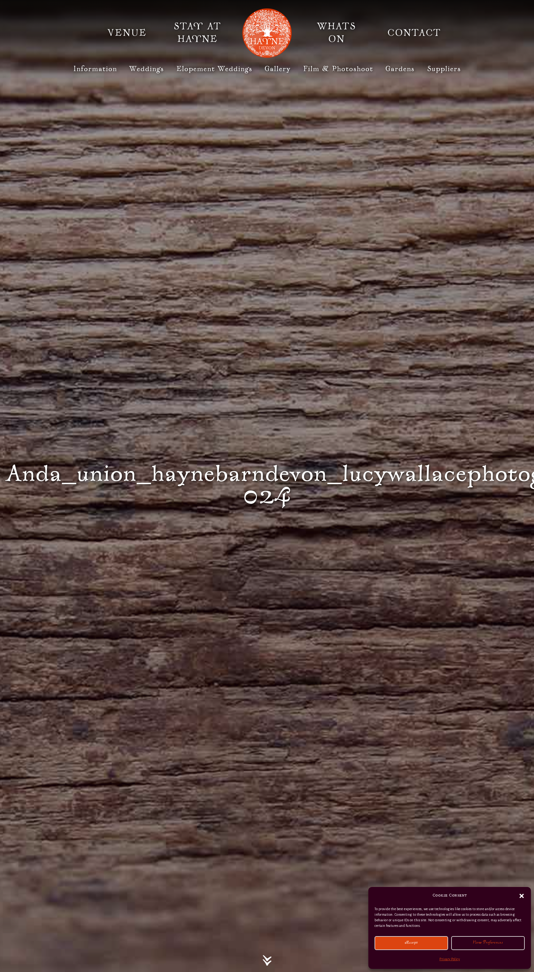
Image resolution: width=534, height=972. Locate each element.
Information (95, 69)
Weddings (146, 69)
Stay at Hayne (197, 33)
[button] (522, 896)
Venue (127, 33)
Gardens (400, 69)
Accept (411, 943)
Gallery (278, 69)
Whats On (336, 33)
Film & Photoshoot (338, 69)
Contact (414, 33)
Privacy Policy (449, 959)
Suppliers (444, 69)
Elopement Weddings (214, 69)
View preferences (488, 943)
